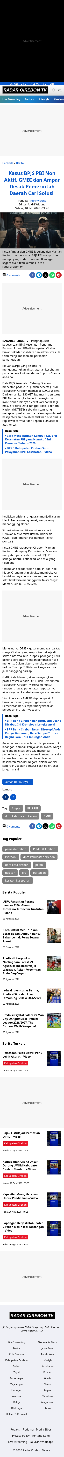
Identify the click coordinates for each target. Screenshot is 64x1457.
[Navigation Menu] (60, 90)
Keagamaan (47, 1402)
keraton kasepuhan (17, 880)
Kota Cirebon (16, 1354)
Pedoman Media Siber (37, 1429)
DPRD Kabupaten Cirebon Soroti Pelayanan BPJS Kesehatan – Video (28, 450)
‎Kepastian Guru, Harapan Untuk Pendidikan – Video (20, 1196)
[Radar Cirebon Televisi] (25, 90)
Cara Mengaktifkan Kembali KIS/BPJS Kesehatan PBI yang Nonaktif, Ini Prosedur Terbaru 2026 (31, 439)
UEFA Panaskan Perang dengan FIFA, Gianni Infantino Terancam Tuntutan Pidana (23, 907)
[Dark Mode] (54, 90)
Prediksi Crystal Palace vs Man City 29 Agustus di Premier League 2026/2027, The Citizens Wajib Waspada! (23, 1020)
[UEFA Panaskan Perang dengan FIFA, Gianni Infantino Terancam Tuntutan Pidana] (54, 907)
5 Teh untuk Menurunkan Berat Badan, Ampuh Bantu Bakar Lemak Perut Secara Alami (22, 935)
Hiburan (47, 1408)
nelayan (10, 873)
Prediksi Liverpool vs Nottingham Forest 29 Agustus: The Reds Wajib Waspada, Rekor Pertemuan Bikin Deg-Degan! (22, 965)
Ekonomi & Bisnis (47, 1342)
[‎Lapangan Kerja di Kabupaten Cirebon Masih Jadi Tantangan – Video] (54, 1228)
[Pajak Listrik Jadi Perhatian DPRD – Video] (54, 1138)
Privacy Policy (21, 1436)
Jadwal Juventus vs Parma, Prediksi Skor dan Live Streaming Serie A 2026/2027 (22, 994)
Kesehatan (47, 1366)
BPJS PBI (32, 808)
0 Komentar (14, 275)
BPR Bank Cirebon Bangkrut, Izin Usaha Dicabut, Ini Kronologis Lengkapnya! (33, 722)
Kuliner (47, 1372)
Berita (28, 99)
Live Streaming (11, 99)
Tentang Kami (41, 1436)
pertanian (39, 873)
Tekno (47, 1384)
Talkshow (47, 1396)
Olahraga (16, 1408)
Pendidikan (47, 1354)
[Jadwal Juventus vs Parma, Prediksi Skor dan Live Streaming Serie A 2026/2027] (54, 996)
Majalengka (16, 1384)
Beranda (7, 163)
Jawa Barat (47, 1348)
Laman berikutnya (16, 782)
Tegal (16, 1372)
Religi (16, 1402)
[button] (29, 99)
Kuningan (16, 1390)
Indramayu (16, 1378)
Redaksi (15, 1429)
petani (39, 865)
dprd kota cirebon (17, 865)
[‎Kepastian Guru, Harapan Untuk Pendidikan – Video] (54, 1199)
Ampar (16, 808)
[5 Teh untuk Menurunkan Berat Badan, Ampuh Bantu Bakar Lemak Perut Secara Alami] (54, 935)
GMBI (47, 816)
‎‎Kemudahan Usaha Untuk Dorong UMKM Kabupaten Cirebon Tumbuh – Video (21, 1165)
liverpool (10, 857)
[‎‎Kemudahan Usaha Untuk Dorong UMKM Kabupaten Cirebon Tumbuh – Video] (54, 1167)
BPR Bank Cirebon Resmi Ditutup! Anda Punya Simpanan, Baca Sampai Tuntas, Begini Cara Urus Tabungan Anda (33, 733)
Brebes (16, 1366)
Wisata (47, 1378)
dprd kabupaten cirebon (21, 816)
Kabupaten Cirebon (15, 1063)
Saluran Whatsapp (41, 1442)
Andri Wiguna (37, 201)
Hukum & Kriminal (16, 1414)
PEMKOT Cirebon (44, 849)
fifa (24, 873)
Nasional (16, 1396)
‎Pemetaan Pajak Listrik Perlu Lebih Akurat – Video (22, 1054)
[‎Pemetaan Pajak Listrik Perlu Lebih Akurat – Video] (54, 1058)
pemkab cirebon (15, 849)
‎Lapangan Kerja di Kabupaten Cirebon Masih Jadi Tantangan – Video (23, 1226)
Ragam (48, 1390)
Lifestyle (44, 99)
